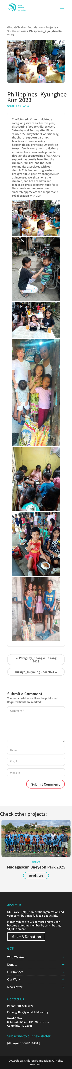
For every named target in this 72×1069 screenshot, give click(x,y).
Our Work (13, 979)
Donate (12, 964)
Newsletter (14, 987)
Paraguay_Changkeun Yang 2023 (36, 659)
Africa (36, 862)
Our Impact (15, 972)
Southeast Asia (18, 106)
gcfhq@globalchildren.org (31, 1012)
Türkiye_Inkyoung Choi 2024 (36, 672)
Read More (36, 875)
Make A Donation (26, 936)
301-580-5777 (25, 1006)
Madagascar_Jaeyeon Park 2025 (36, 867)
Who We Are (15, 957)
